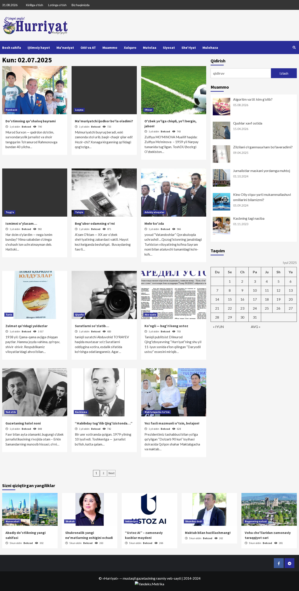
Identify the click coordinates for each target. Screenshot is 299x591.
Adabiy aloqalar (154, 212)
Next (111, 473)
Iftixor (148, 109)
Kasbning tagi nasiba (248, 218)
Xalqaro (130, 47)
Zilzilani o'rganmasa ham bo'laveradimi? (263, 147)
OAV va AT (88, 47)
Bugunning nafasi (256, 521)
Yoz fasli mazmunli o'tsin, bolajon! (171, 423)
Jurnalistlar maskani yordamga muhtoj (261, 170)
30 (242, 317)
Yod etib (11, 412)
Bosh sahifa (11, 47)
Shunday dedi (193, 521)
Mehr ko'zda (154, 223)
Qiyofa (79, 314)
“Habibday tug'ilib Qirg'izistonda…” (103, 423)
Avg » (255, 326)
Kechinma (81, 412)
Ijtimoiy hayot (39, 47)
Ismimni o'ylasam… (21, 223)
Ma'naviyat (65, 47)
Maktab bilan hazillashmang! (208, 532)
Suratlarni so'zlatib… (92, 326)
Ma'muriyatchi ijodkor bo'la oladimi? (104, 121)
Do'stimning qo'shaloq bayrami (30, 121)
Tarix (9, 314)
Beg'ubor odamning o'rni (95, 223)
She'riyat (188, 47)
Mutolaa (149, 47)
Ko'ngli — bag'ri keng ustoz (166, 326)
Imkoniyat (131, 521)
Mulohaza (210, 47)
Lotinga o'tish (57, 5)
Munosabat (12, 521)
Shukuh (70, 521)
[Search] (294, 47)
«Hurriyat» (110, 578)
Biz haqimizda (81, 5)
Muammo (109, 47)
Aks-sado (150, 314)
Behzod (27, 126)
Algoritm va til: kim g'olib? (253, 99)
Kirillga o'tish (34, 5)
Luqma (79, 109)
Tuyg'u (10, 212)
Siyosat (169, 47)
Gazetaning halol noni (23, 423)
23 (242, 308)
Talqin (79, 212)
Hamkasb (11, 109)
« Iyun (218, 326)
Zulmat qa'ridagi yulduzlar (26, 326)
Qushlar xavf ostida (247, 123)
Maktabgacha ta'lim (157, 412)
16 (242, 299)
